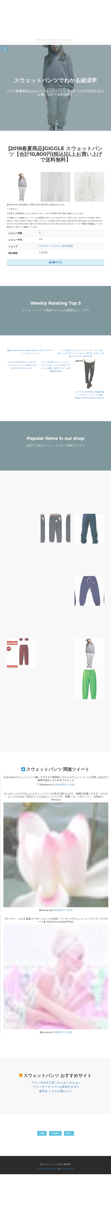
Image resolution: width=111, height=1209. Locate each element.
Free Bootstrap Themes (47, 1168)
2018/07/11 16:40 (64, 784)
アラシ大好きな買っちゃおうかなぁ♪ (55, 1082)
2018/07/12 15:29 (62, 1032)
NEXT (68, 1133)
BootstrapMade (68, 1168)
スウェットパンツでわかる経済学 (55, 80)
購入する (57, 262)
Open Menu (4, 49)
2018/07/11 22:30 (63, 910)
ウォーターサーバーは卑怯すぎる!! (55, 1087)
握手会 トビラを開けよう (55, 1091)
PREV (42, 1133)
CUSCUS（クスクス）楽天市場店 (56, 245)
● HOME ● (55, 1133)
